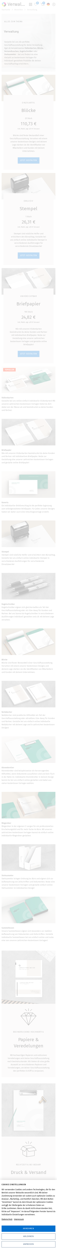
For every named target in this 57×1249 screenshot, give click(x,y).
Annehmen (28, 1228)
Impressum (19, 1219)
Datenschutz (7, 1219)
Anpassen (28, 1244)
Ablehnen (28, 1236)
